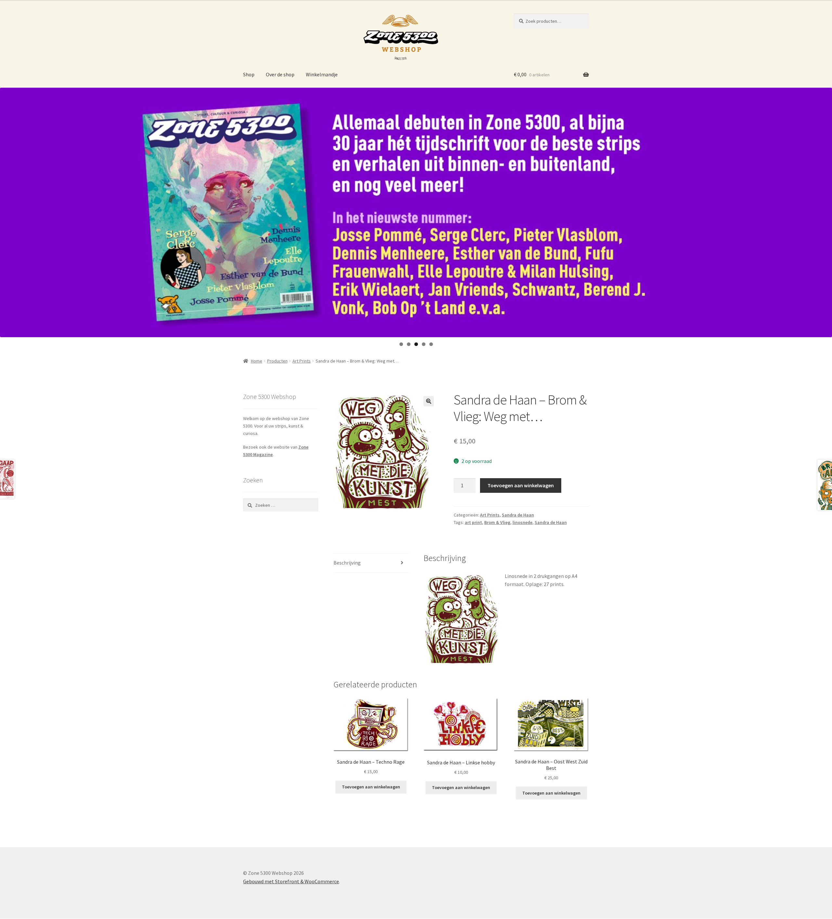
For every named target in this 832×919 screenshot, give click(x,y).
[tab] (371, 563)
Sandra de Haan (518, 515)
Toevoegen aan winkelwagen (521, 485)
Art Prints (301, 361)
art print (473, 522)
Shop (248, 74)
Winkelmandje (322, 74)
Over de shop (280, 74)
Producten (277, 361)
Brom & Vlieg (497, 522)
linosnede (522, 522)
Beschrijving (347, 562)
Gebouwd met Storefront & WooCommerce (291, 881)
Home (256, 361)
